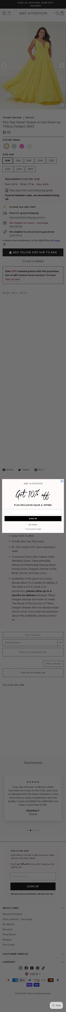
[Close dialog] (62, 481)
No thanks (33, 525)
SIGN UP (33, 518)
